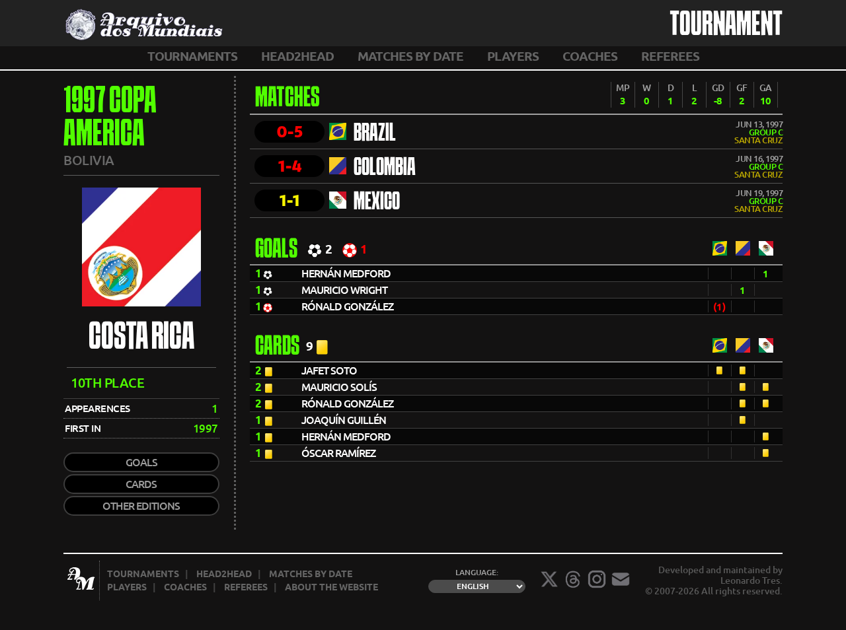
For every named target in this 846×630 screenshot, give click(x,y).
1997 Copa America (110, 119)
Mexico (377, 203)
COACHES (589, 56)
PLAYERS (513, 56)
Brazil (375, 134)
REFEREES (670, 56)
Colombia (385, 168)
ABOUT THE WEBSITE (331, 587)
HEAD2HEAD (297, 56)
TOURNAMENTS (192, 56)
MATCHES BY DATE (410, 56)
